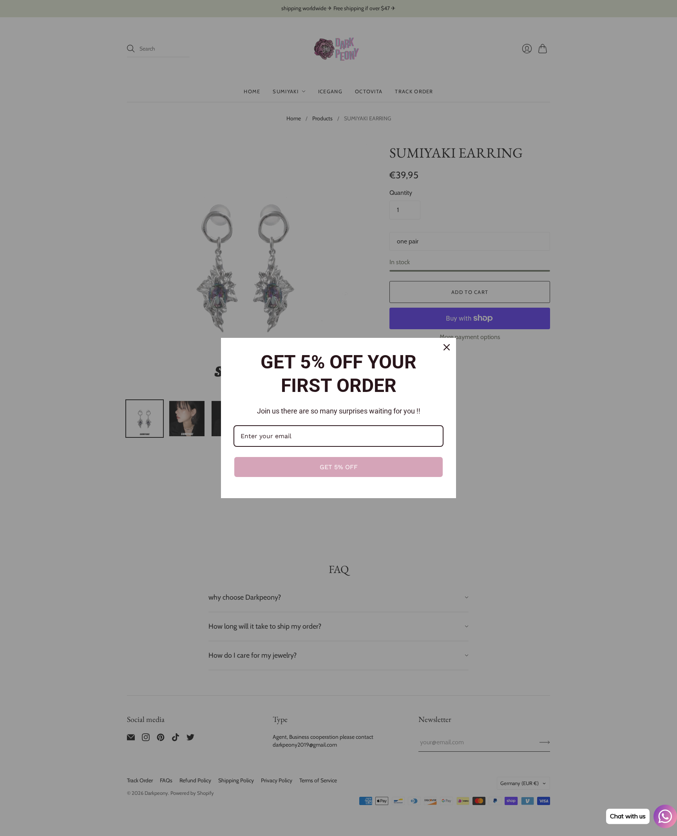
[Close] (446, 347)
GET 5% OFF (339, 467)
